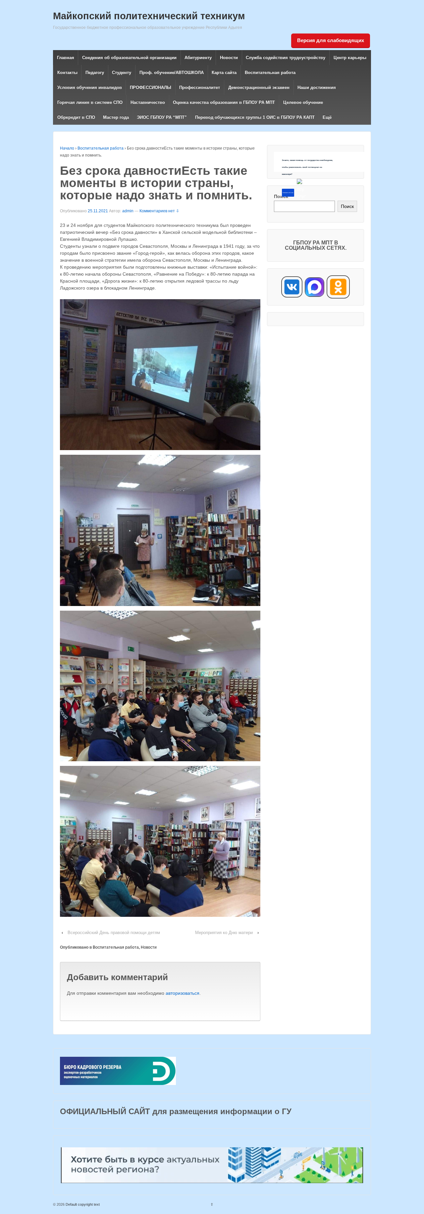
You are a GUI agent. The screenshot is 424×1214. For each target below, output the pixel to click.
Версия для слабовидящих (330, 40)
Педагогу (94, 72)
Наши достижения (316, 87)
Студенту (121, 72)
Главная (65, 57)
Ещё (327, 117)
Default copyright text (82, 1204)
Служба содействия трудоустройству (285, 57)
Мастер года (116, 117)
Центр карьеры (350, 57)
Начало (67, 148)
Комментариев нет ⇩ (159, 211)
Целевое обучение (303, 102)
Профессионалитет (199, 87)
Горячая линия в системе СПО (90, 102)
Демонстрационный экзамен (259, 87)
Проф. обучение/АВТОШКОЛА (171, 72)
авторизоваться (182, 993)
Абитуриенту (198, 57)
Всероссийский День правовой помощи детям (114, 932)
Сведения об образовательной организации (129, 57)
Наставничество (148, 102)
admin (127, 211)
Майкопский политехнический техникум (149, 16)
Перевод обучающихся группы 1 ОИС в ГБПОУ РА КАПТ (255, 117)
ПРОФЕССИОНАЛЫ (150, 87)
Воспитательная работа (270, 72)
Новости (229, 57)
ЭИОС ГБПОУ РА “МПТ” (162, 117)
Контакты (67, 72)
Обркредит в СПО (76, 117)
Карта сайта (224, 72)
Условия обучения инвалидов (89, 87)
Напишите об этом (288, 192)
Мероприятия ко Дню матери (224, 932)
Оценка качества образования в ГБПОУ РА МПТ (224, 102)
